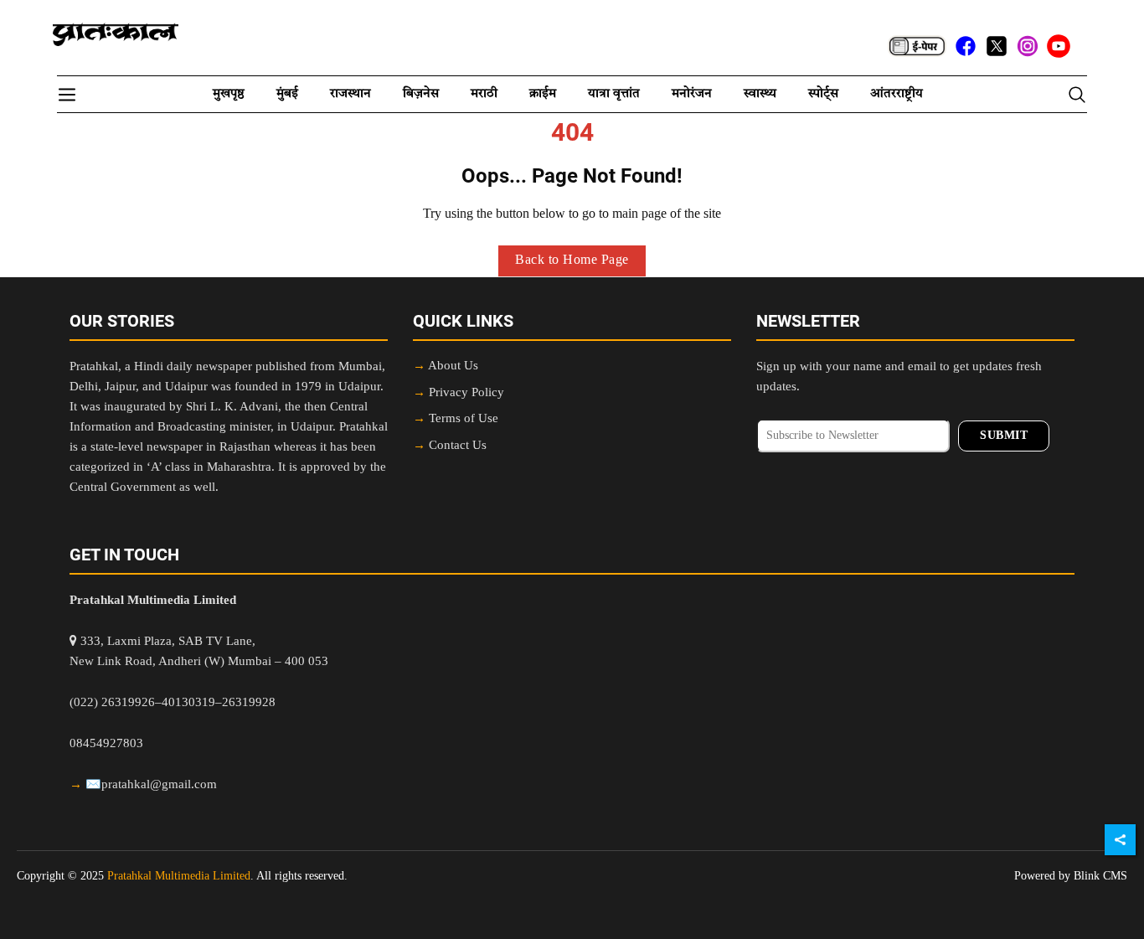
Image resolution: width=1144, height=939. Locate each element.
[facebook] (965, 46)
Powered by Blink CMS (1070, 876)
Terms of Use (463, 419)
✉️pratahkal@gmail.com (151, 785)
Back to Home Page (572, 260)
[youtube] (1058, 46)
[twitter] (996, 46)
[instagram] (1027, 46)
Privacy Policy (466, 393)
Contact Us (458, 446)
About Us (453, 366)
